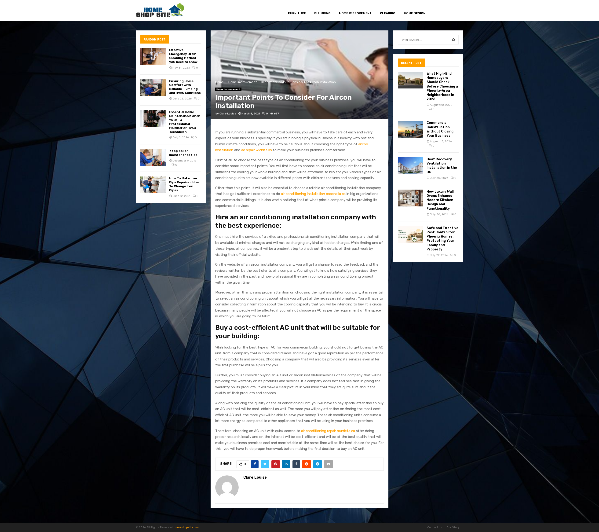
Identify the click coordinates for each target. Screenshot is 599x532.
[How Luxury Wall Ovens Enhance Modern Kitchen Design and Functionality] (410, 198)
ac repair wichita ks (256, 150)
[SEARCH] (454, 39)
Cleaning (387, 13)
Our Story (453, 527)
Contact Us (434, 527)
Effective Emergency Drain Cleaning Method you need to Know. (183, 56)
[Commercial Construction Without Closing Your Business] (410, 129)
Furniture (297, 13)
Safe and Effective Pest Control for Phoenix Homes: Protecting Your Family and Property (442, 238)
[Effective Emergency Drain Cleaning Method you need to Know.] (153, 56)
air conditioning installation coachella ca (313, 194)
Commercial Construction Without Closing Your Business (440, 129)
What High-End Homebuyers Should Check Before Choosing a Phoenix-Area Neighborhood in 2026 (442, 86)
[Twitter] (444, 10)
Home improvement (355, 13)
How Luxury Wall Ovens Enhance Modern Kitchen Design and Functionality (440, 200)
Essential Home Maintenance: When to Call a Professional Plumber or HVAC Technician (184, 121)
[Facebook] (439, 10)
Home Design (414, 13)
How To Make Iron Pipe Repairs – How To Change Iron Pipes (184, 184)
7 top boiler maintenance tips (183, 153)
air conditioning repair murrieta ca (328, 431)
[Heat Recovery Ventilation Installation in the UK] (410, 165)
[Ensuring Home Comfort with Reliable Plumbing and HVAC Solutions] (153, 87)
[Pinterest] (449, 10)
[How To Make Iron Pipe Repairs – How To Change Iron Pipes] (153, 184)
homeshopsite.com (187, 527)
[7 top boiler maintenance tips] (153, 157)
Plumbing (322, 13)
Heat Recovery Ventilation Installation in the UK (442, 165)
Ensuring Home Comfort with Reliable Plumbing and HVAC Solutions (185, 87)
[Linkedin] (454, 10)
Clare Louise (227, 113)
